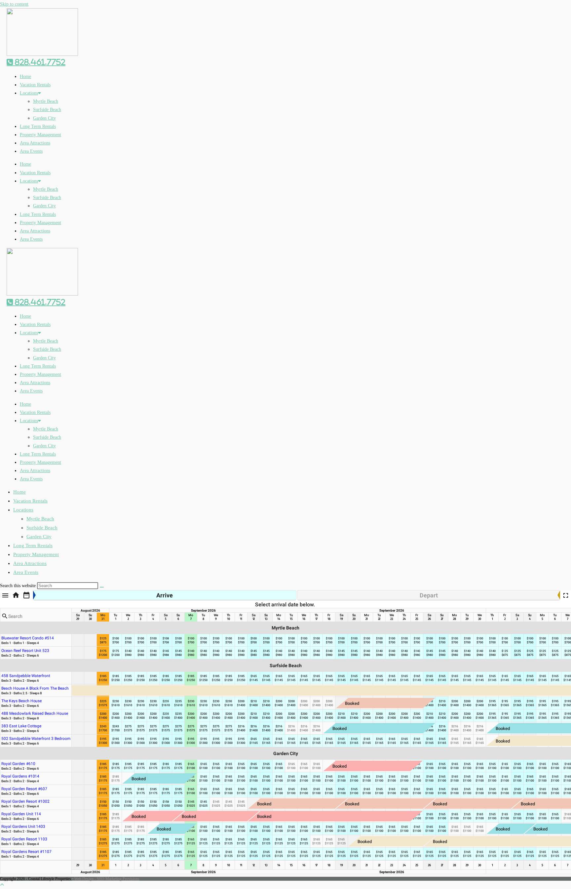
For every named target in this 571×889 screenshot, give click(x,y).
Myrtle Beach (45, 101)
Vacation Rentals (35, 84)
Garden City (44, 118)
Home (25, 76)
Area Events (31, 151)
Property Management (40, 134)
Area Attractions (35, 143)
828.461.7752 (39, 62)
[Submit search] (101, 587)
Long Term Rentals (38, 126)
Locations (29, 93)
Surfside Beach (47, 109)
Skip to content (14, 4)
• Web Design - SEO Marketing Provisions (105, 878)
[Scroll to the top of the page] (2, 884)
